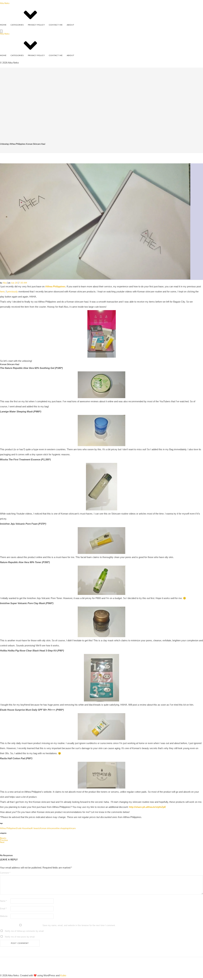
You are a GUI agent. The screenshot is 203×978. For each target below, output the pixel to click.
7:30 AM (23, 283)
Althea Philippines (55, 286)
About (70, 25)
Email (3, 908)
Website (3, 916)
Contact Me (56, 25)
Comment (5, 873)
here (2, 291)
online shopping (61, 828)
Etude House (22, 828)
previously (12, 291)
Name (3, 901)
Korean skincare (47, 828)
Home (3, 25)
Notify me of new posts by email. (20, 937)
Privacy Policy (36, 25)
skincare (72, 828)
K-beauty (35, 828)
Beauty (3, 838)
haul (29, 828)
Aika (5, 283)
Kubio (63, 975)
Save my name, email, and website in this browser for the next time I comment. (79, 925)
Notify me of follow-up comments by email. (24, 931)
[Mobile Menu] (1, 31)
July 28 (14, 283)
